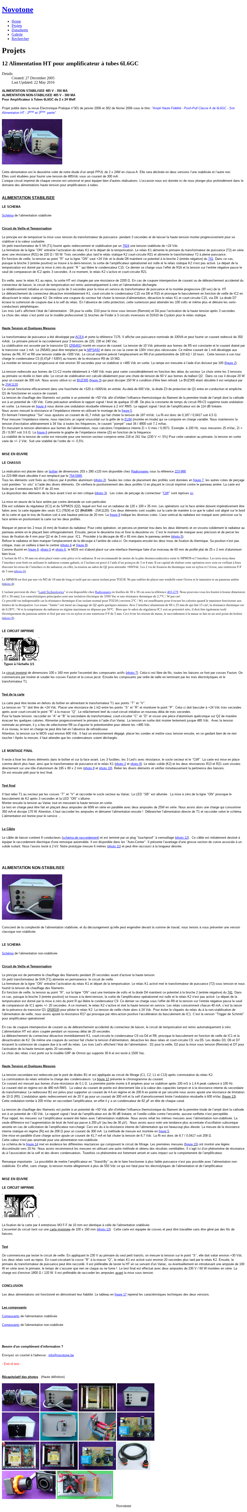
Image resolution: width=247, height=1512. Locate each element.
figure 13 (229, 1096)
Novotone (17, 9)
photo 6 (20, 571)
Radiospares (103, 592)
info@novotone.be (61, 1355)
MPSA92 (93, 350)
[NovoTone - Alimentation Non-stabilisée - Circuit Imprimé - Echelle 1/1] (20, 1216)
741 (210, 259)
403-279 (172, 592)
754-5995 (75, 476)
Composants (11, 1316)
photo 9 (8, 618)
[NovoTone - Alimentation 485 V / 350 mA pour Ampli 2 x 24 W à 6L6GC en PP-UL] (32, 163)
